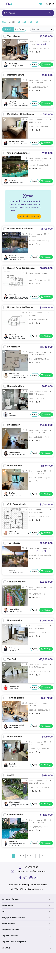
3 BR (30, 22)
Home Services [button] (8, 923)
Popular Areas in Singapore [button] (14, 942)
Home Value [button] (7, 905)
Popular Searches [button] (10, 936)
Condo (12, 22)
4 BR (36, 22)
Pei (10, 413)
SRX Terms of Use (38, 885)
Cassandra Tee (14, 452)
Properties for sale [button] (10, 899)
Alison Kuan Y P (14, 802)
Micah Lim (13, 532)
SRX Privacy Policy (18, 885)
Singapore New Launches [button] (13, 918)
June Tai (12, 570)
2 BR (24, 22)
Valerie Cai (13, 841)
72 (42, 856)
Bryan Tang (13, 63)
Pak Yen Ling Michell (16, 725)
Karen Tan (12, 255)
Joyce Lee (13, 648)
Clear (4, 22)
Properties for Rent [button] (10, 930)
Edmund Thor (14, 373)
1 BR (18, 22)
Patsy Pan (12, 102)
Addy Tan (12, 180)
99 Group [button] (6, 948)
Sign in (50, 4)
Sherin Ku (12, 764)
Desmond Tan (14, 686)
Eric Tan (12, 493)
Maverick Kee (14, 609)
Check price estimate (28, 216)
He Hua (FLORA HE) (16, 141)
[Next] (46, 856)
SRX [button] (4, 911)
